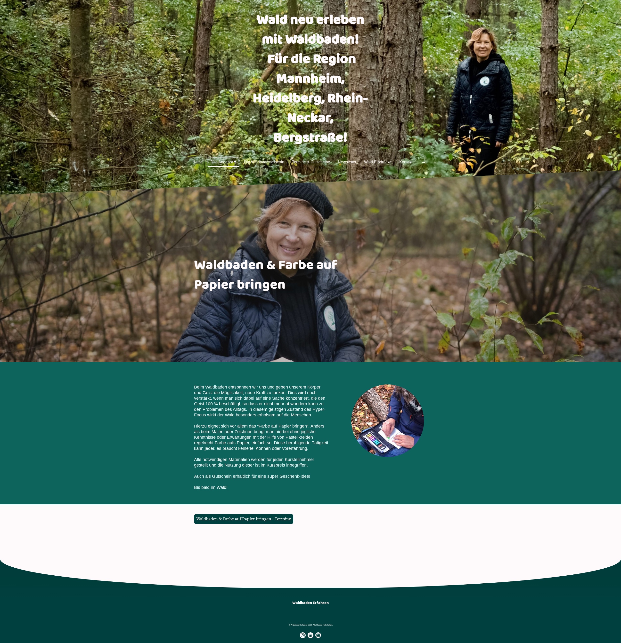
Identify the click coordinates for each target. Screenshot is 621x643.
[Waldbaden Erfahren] (310, 611)
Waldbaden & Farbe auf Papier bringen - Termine (243, 519)
